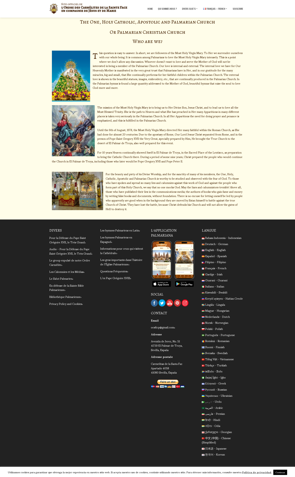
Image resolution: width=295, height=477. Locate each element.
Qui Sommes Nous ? (167, 8)
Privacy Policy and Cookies (65, 304)
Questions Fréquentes (113, 271)
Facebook (154, 303)
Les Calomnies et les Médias (66, 272)
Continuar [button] (280, 472)
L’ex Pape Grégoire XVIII (115, 278)
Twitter (162, 303)
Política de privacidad (256, 472)
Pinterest (177, 303)
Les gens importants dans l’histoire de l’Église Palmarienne (121, 262)
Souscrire (238, 8)
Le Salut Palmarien (60, 278)
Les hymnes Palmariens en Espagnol (116, 239)
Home (150, 8)
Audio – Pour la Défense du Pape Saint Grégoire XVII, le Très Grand (70, 251)
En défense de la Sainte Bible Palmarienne (66, 287)
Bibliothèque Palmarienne (64, 297)
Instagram (185, 303)
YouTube (169, 303)
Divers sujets (189, 8)
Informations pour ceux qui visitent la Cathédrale (121, 250)
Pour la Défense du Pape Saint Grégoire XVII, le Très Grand (67, 240)
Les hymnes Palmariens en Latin (119, 230)
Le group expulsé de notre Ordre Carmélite (69, 262)
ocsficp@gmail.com (162, 327)
